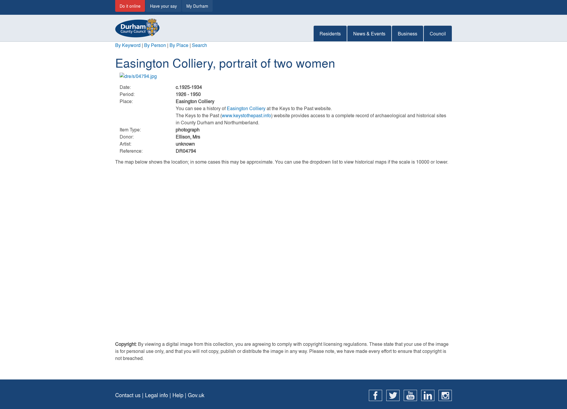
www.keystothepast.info (246, 115)
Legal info (156, 395)
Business (407, 33)
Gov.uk (196, 395)
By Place (179, 45)
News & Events (369, 33)
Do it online (130, 6)
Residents (330, 33)
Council (438, 33)
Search (199, 45)
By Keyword (128, 45)
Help (177, 395)
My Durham (197, 6)
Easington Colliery (246, 108)
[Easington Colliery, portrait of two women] (283, 76)
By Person (155, 45)
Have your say (163, 6)
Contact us (128, 395)
